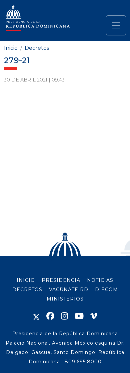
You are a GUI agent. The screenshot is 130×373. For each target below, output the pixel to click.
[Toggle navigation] (116, 25)
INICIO (26, 280)
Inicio (11, 48)
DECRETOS (27, 290)
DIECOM (106, 290)
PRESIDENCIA (61, 280)
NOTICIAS (100, 280)
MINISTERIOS (65, 299)
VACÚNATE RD (68, 290)
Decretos (37, 48)
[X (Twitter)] (36, 316)
